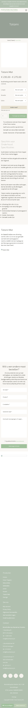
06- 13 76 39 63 (7, 649)
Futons (5, 577)
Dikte (2, 100)
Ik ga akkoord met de (15, 441)
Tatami (12, 40)
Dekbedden (6, 586)
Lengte (3, 90)
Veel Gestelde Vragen (9, 615)
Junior (5, 588)
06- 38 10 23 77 (7, 665)
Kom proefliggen (8, 705)
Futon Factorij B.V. (19, 700)
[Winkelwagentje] (21, 10)
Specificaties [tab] (7, 147)
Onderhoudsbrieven (9, 618)
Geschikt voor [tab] (8, 141)
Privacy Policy (7, 609)
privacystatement (20, 441)
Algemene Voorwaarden (10, 612)
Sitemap (14, 697)
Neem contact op (20, 705)
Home (8, 40)
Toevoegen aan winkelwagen (19, 116)
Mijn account (7, 606)
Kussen (5, 591)
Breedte (3, 95)
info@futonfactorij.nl (9, 639)
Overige (5, 597)
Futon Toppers (7, 580)
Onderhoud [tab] (7, 144)
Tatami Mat (6, 594)
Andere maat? (14, 107)
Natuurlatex (6, 583)
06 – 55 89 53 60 (7, 636)
